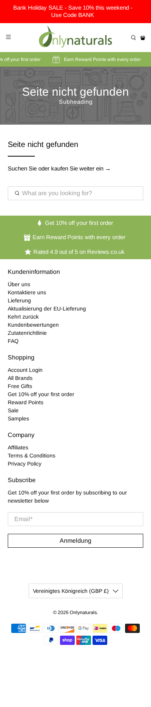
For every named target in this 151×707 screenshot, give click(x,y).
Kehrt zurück (23, 317)
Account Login (25, 370)
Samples (18, 418)
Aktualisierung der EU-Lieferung (47, 308)
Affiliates (18, 447)
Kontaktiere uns (27, 292)
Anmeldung (75, 540)
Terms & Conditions (31, 455)
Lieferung (19, 300)
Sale (13, 410)
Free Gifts (20, 386)
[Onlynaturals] (75, 37)
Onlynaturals (83, 612)
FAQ (13, 341)
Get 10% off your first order (41, 394)
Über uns (19, 284)
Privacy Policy (24, 464)
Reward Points (25, 402)
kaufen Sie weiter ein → (81, 168)
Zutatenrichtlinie (27, 333)
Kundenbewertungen (33, 325)
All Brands (20, 378)
